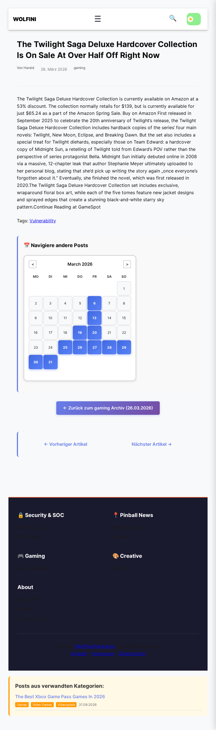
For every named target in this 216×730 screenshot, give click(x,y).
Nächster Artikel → (152, 444)
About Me (27, 599)
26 (80, 347)
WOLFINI (21, 19)
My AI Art (122, 568)
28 (109, 347)
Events (119, 536)
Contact (26, 609)
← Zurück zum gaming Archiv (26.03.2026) (108, 408)
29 (124, 347)
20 (94, 332)
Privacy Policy (32, 618)
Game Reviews (33, 568)
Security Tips (31, 527)
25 (65, 347)
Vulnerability (43, 220)
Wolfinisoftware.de (94, 646)
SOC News (28, 536)
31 (50, 362)
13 (94, 318)
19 (80, 332)
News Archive (127, 527)
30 (35, 362)
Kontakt (79, 653)
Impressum (102, 653)
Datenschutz (132, 653)
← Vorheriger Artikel (65, 444)
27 (95, 347)
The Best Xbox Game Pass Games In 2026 (60, 696)
